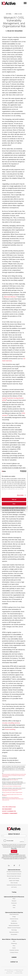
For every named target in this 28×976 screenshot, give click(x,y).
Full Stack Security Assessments (14, 871)
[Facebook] (19, 865)
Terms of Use (9, 973)
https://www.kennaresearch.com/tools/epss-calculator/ (12, 786)
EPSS (6, 806)
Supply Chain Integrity (14, 880)
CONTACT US (14, 961)
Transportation (14, 934)
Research (14, 900)
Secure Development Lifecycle (14, 873)
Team (14, 941)
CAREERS (14, 957)
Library (14, 905)
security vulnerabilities (9, 811)
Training (14, 892)
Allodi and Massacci (10, 297)
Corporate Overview (14, 950)
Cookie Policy (19, 971)
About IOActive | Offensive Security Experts (14, 939)
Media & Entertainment (14, 925)
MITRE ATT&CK (12, 806)
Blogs (14, 898)
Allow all (14, 499)
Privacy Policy (10, 971)
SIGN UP (14, 851)
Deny (14, 503)
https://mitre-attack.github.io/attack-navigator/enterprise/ (12, 792)
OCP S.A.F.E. (14, 887)
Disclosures (14, 903)
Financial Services (14, 918)
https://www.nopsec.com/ (14, 779)
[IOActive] (8, 3)
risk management (7, 809)
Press (14, 945)
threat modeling (10, 729)
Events (14, 947)
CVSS (3, 806)
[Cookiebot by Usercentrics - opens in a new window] (20, 471)
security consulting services (11, 723)
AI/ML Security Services (14, 878)
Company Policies (14, 952)
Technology (14, 930)
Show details (20, 495)
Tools (14, 907)
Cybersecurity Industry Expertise (14, 912)
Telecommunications (14, 932)
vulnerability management (9, 813)
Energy (14, 916)
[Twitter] (16, 865)
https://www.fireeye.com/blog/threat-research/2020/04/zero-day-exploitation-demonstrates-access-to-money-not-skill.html (12, 798)
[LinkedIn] (10, 865)
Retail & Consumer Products (14, 927)
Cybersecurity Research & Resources (14, 896)
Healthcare (14, 921)
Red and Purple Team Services (14, 876)
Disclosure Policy (18, 973)
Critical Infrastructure (14, 914)
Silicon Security (14, 882)
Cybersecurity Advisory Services (14, 885)
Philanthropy (14, 943)
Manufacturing (14, 923)
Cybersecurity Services (14, 869)
